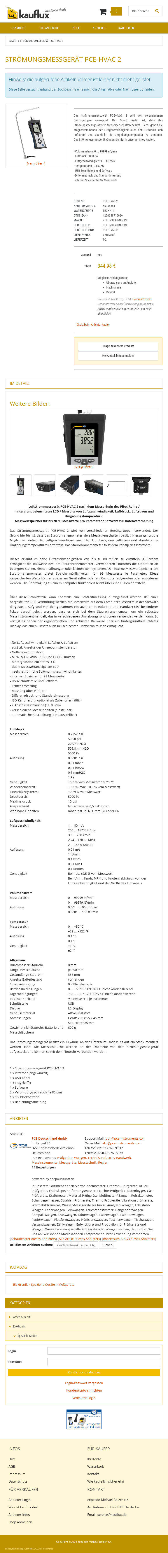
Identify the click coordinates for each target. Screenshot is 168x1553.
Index (76, 28)
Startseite (19, 28)
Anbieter (99, 28)
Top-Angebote (49, 28)
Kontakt (93, 1474)
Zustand (86, 255)
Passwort (15, 1362)
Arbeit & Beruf (21, 1317)
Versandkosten (142, 299)
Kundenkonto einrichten (84, 1390)
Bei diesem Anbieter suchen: (31, 1245)
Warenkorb (95, 1466)
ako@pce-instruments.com (122, 1143)
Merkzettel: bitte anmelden (118, 355)
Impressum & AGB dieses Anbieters (129, 1239)
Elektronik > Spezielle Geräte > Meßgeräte (43, 1284)
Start (13, 40)
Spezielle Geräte (27, 1336)
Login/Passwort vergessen (84, 1383)
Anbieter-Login (20, 1499)
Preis (87, 266)
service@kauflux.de (111, 1514)
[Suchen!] (157, 11)
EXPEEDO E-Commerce (42, 1548)
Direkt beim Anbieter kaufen (93, 324)
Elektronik (19, 1326)
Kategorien (126, 28)
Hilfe (12, 1459)
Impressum (17, 1474)
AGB (12, 1466)
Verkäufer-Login (84, 1398)
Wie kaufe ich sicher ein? (105, 1481)
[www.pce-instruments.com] (84, 1419)
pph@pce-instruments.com (125, 1138)
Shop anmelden (20, 1522)
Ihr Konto (94, 1459)
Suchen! (108, 1245)
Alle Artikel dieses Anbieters (79, 1239)
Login (12, 1351)
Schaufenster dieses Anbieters (33, 1239)
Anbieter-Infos (19, 1514)
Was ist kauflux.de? (23, 1507)
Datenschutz (18, 1481)
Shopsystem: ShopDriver (16, 1548)
